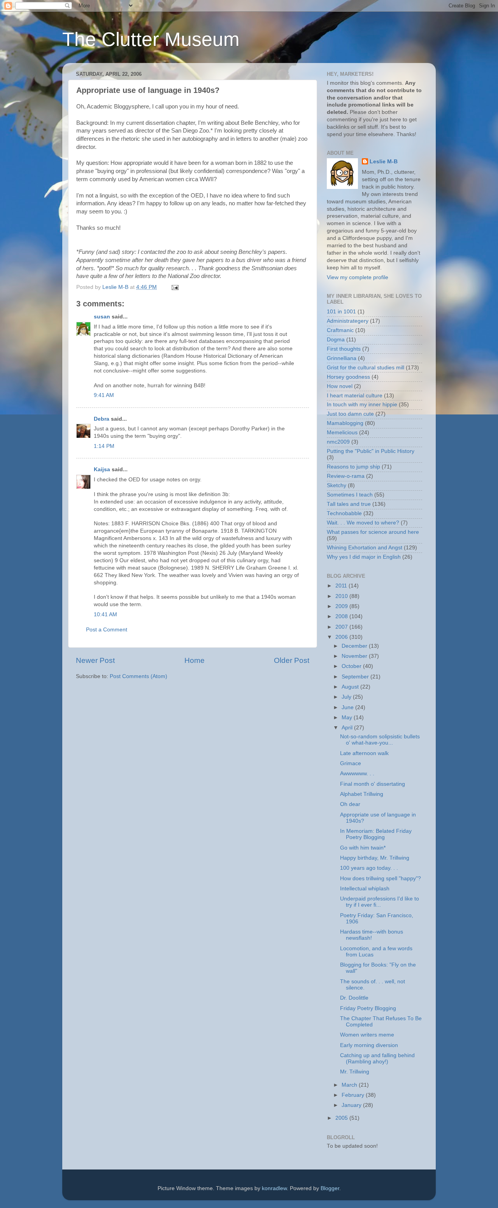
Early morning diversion (369, 1045)
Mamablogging (345, 423)
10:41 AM (105, 614)
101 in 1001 (341, 312)
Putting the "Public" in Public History (370, 451)
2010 (342, 596)
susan (102, 317)
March (350, 1085)
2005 (342, 1118)
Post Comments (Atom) (138, 676)
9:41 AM (104, 395)
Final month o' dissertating (372, 784)
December (355, 646)
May (348, 717)
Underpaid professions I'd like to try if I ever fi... (379, 902)
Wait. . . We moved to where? (363, 523)
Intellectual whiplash (364, 889)
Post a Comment (106, 630)
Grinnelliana (341, 358)
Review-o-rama (346, 476)
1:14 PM (104, 446)
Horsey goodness (348, 377)
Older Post (291, 660)
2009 (342, 606)
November (355, 656)
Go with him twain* (363, 848)
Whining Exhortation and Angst (364, 548)
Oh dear (350, 804)
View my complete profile (357, 277)
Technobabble (344, 513)
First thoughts (344, 349)
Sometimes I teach (350, 495)
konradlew (274, 1188)
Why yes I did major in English (364, 557)
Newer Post (95, 660)
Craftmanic (340, 330)
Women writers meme (367, 1035)
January (352, 1105)
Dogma (336, 340)
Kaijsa (102, 469)
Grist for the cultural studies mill (365, 368)
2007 (342, 627)
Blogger (330, 1188)
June (348, 707)
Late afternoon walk (364, 753)
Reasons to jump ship (353, 467)
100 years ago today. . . (369, 868)
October (352, 666)
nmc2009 (338, 442)
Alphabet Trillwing (361, 794)
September (356, 677)
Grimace (350, 763)
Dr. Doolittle (354, 998)
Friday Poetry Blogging (368, 1008)
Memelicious (342, 432)
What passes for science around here (373, 532)
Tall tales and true (349, 504)
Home (194, 660)
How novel (339, 386)
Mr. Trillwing (354, 1072)
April (348, 728)
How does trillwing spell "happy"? (380, 878)
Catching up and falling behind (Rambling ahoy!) (377, 1058)
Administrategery (347, 321)
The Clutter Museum (151, 39)
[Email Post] (174, 287)
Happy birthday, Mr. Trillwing (374, 858)
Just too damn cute (350, 414)
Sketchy (336, 485)
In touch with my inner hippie (362, 404)
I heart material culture (354, 396)
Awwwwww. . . (357, 773)
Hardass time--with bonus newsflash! (371, 935)
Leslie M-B (384, 161)
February (354, 1095)
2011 (342, 586)
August (351, 687)
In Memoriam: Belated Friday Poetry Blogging (376, 834)
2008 (342, 616)
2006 (342, 637)
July (347, 697)
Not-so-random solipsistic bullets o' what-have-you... (380, 740)
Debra (101, 419)
